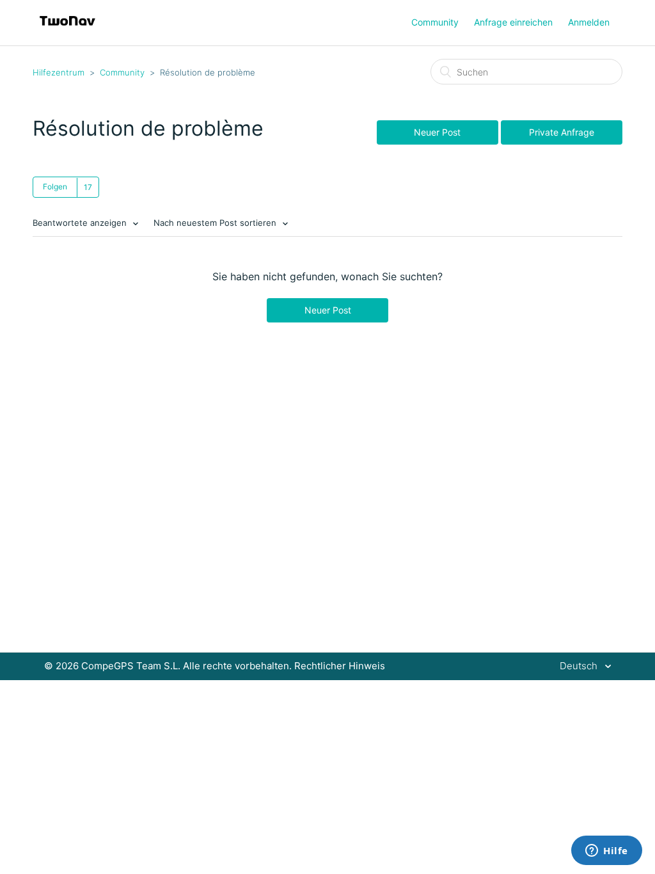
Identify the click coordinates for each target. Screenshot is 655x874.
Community (435, 22)
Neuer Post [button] (437, 132)
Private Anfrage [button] (561, 132)
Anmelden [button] (589, 22)
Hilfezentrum (58, 72)
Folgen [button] (55, 186)
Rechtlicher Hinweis (339, 666)
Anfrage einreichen (513, 22)
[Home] (67, 29)
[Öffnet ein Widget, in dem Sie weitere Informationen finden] (606, 852)
